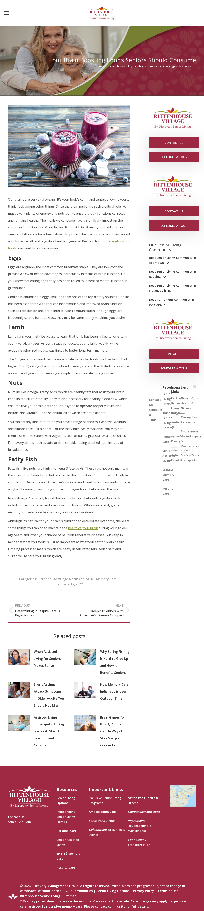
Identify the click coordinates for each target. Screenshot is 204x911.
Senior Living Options (66, 800)
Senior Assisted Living (68, 842)
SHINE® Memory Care (68, 855)
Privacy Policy (143, 891)
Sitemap (70, 896)
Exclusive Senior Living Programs (178, 405)
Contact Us (16, 817)
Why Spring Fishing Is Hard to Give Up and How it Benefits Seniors (114, 662)
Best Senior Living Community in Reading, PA (172, 273)
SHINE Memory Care (101, 579)
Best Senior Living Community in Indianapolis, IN (172, 287)
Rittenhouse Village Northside (61, 579)
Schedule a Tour (19, 822)
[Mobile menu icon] (6, 13)
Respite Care (167, 490)
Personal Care (67, 831)
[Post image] (19, 657)
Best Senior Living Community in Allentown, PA (172, 260)
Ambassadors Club (102, 812)
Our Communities (79, 891)
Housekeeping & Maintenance (191, 438)
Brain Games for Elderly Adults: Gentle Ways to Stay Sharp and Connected (112, 731)
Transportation (192, 457)
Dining (179, 438)
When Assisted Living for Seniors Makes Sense (47, 658)
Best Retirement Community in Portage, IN (171, 301)
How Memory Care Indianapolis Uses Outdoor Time (114, 691)
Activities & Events (180, 455)
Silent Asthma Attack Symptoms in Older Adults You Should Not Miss (49, 695)
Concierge (189, 419)
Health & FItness (189, 403)
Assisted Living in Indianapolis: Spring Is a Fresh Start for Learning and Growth (49, 731)
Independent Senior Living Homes (66, 817)
